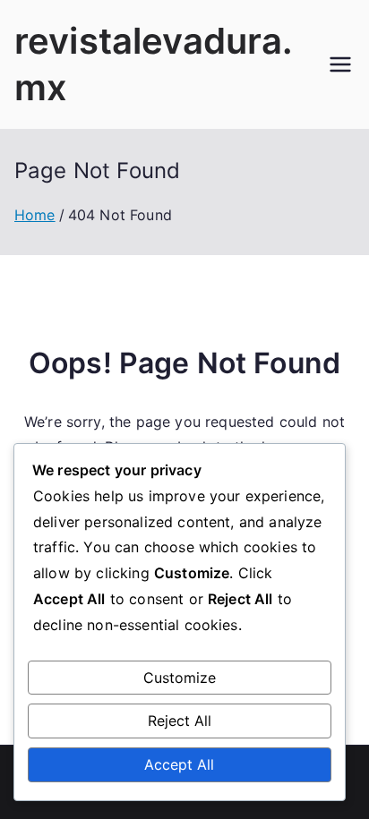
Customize (179, 678)
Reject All (179, 720)
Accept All (179, 764)
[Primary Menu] (340, 64)
